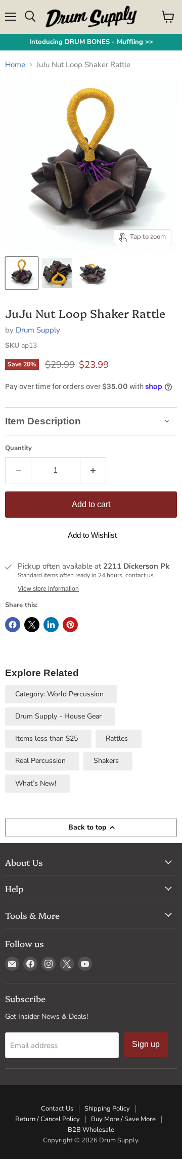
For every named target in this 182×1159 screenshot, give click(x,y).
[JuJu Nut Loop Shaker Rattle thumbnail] (22, 273)
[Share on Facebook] (12, 624)
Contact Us (57, 1108)
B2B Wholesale (91, 1129)
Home (15, 65)
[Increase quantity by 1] (93, 470)
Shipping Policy (107, 1108)
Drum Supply (38, 330)
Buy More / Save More (123, 1119)
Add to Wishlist (92, 535)
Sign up (146, 1044)
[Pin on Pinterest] (70, 624)
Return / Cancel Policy (47, 1119)
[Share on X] (31, 624)
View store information (48, 588)
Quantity (18, 448)
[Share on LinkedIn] (51, 624)
